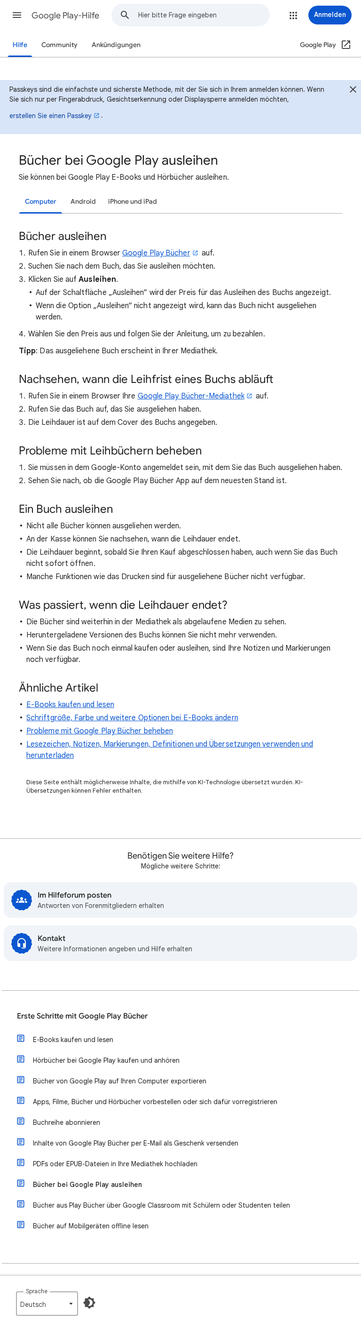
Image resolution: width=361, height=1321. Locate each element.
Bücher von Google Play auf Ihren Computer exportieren (119, 1081)
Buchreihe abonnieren (66, 1122)
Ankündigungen (116, 45)
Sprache (36, 1291)
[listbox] (47, 1303)
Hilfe (20, 45)
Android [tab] (83, 202)
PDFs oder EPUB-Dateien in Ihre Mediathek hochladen (115, 1164)
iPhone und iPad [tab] (132, 202)
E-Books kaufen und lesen (70, 704)
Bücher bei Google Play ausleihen (87, 1184)
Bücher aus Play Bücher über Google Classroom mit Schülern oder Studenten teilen (161, 1205)
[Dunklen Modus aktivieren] (89, 1302)
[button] (17, 15)
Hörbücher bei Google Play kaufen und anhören (106, 1060)
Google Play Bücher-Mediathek (191, 396)
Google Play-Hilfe (65, 15)
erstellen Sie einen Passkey (50, 115)
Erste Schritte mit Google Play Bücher (82, 1016)
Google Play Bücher (156, 253)
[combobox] (203, 15)
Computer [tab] (40, 202)
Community (59, 45)
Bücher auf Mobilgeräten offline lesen (91, 1226)
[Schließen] (353, 91)
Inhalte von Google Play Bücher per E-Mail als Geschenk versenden (135, 1143)
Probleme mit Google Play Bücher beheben (99, 731)
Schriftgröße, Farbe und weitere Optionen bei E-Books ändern (132, 718)
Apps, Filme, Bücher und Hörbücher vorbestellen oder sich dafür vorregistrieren (155, 1102)
